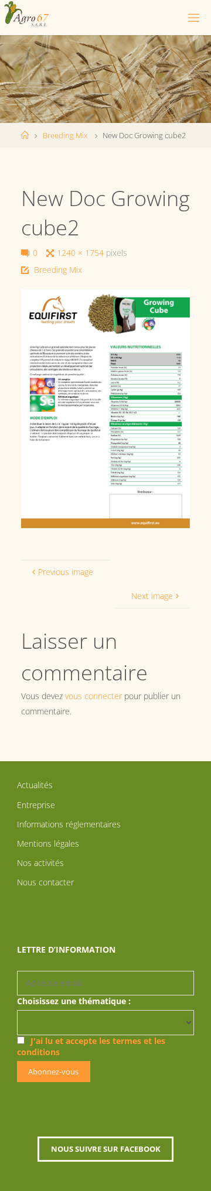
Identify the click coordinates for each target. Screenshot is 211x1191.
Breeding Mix (65, 135)
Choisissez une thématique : (74, 1001)
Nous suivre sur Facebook (106, 1149)
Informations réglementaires (69, 824)
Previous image (65, 571)
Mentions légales (48, 843)
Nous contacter (45, 882)
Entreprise (36, 804)
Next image (152, 595)
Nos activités (40, 862)
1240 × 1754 (81, 252)
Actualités (35, 784)
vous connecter (93, 695)
